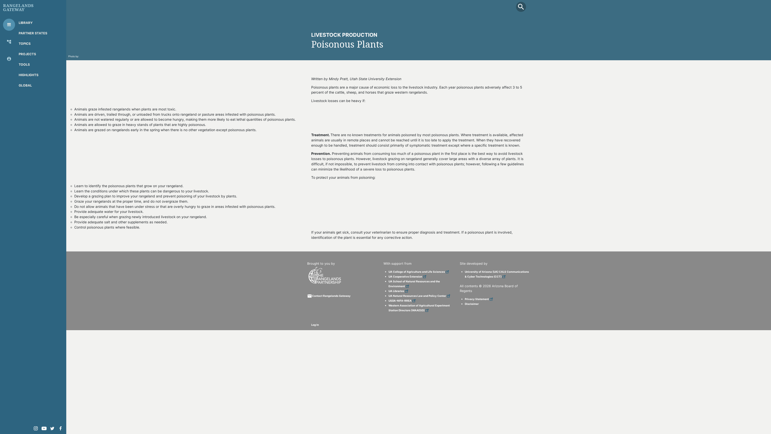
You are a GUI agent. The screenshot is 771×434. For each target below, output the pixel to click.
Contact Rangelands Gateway (331, 295)
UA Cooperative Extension (405, 276)
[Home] (325, 268)
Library (26, 23)
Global (25, 85)
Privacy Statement (477, 299)
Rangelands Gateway (18, 8)
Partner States (33, 33)
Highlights (28, 75)
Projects (27, 54)
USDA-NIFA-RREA (400, 300)
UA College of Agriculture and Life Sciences (417, 271)
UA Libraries (396, 291)
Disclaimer (472, 303)
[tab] (9, 25)
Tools (24, 64)
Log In (315, 324)
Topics (25, 44)
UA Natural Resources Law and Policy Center (417, 295)
